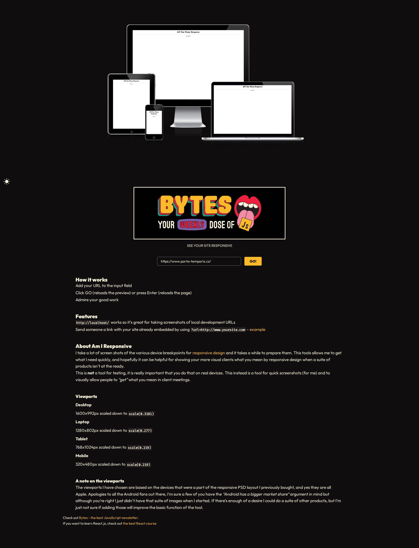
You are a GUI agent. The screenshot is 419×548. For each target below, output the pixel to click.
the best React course (139, 523)
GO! (253, 261)
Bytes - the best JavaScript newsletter (108, 517)
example (257, 329)
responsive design (208, 352)
